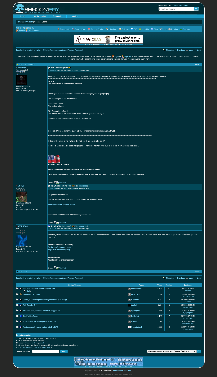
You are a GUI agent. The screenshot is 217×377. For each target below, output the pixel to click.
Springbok (135, 311)
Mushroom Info (40, 16)
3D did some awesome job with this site (39, 322)
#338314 (53, 70)
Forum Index (65, 29)
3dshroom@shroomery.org (59, 247)
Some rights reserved (122, 371)
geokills (41, 343)
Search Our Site (165, 5)
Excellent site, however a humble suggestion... (42, 311)
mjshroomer (136, 289)
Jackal (134, 305)
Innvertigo (83, 186)
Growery (186, 29)
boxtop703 (135, 294)
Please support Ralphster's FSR (61, 205)
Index (190, 50)
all (29, 291)
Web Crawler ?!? (30, 305)
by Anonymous (188, 329)
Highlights (113, 29)
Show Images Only (24, 347)
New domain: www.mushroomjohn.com (39, 289)
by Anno (188, 291)
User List (145, 29)
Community (57, 16)
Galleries (125, 29)
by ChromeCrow (188, 324)
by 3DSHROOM (188, 296)
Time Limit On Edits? (31, 294)
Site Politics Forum (31, 316)
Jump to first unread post (27, 64)
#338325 (53, 229)
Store (164, 29)
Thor (31, 343)
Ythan (27, 343)
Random (174, 29)
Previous (181, 50)
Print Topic (47, 347)
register (127, 57)
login (117, 57)
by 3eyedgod (187, 307)
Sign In (22, 31)
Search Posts (80, 29)
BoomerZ (135, 300)
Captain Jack (136, 327)
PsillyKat (135, 316)
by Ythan (188, 302)
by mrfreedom (188, 318)
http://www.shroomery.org (59, 250)
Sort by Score (37, 347)
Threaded (170, 50)
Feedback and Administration (28, 50)
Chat (156, 29)
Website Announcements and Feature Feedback (63, 50)
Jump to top (22, 271)
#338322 (53, 188)
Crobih (134, 322)
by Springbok (188, 313)
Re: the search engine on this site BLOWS (40, 327)
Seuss (36, 343)
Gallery (75, 16)
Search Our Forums (181, 5)
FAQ (135, 29)
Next (198, 50)
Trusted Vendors (98, 29)
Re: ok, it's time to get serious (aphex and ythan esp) (45, 300)
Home (22, 16)
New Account (34, 31)
